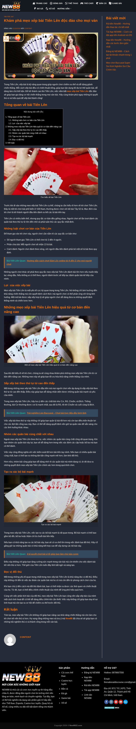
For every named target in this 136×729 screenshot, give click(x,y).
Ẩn (42, 112)
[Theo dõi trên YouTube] (121, 702)
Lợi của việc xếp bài (19, 123)
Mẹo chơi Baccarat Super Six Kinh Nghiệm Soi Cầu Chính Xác (118, 66)
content (28, 28)
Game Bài (117, 3)
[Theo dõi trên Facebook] (106, 702)
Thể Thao (73, 3)
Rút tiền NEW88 (91, 685)
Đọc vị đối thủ (16, 139)
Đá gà (64, 693)
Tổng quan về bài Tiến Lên (17, 117)
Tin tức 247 (9, 16)
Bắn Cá (103, 3)
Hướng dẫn (63, 9)
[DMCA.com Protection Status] (112, 707)
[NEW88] (15, 6)
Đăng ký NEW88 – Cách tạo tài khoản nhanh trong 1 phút (119, 54)
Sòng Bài (58, 3)
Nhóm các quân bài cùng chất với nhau (27, 133)
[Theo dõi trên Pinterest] (116, 702)
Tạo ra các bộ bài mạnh (20, 136)
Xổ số (64, 703)
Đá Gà (40, 9)
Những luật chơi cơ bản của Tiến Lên (26, 120)
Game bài (66, 698)
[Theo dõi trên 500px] (125, 702)
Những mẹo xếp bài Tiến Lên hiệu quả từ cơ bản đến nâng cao (33, 126)
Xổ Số (52, 9)
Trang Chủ (41, 3)
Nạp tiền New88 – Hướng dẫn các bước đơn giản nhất (118, 43)
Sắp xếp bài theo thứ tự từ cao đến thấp (27, 130)
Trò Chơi (88, 3)
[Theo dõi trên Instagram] (111, 702)
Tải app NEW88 (91, 690)
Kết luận (10, 143)
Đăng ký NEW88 (92, 672)
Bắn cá (64, 689)
